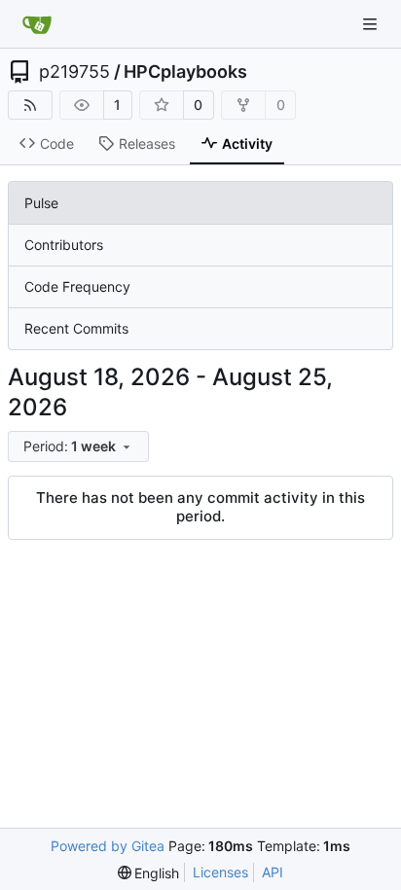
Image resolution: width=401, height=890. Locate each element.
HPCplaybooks (185, 72)
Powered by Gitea (107, 845)
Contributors (63, 244)
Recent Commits (76, 328)
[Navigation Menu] (371, 24)
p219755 (74, 72)
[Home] (37, 24)
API (272, 872)
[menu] (78, 446)
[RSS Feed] (30, 105)
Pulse (41, 203)
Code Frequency (77, 286)
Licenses (220, 872)
